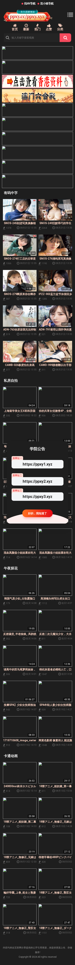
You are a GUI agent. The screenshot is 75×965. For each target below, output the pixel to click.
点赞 (49, 29)
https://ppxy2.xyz (37, 481)
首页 (15, 29)
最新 (26, 29)
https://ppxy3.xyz (37, 496)
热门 (37, 29)
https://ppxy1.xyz (37, 464)
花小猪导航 (47, 3)
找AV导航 (30, 3)
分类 (60, 29)
